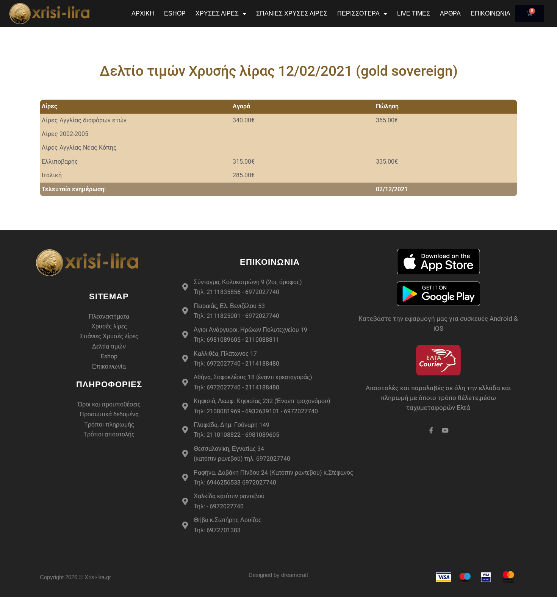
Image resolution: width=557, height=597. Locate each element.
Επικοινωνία (490, 13)
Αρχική (142, 13)
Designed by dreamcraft (278, 575)
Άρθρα (450, 13)
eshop (175, 13)
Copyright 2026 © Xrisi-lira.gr (75, 577)
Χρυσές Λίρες (217, 13)
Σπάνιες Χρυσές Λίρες (291, 13)
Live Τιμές (413, 13)
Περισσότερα (358, 13)
